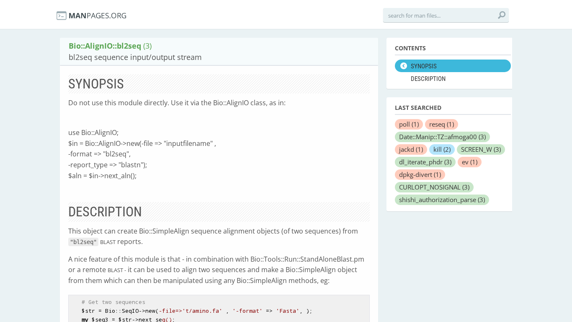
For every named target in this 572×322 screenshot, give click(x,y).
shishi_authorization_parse (442, 199)
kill (442, 149)
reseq (441, 124)
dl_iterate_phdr (425, 162)
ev (469, 162)
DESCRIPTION (428, 79)
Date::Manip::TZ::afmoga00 (442, 136)
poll (409, 124)
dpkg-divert (420, 174)
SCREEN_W (481, 149)
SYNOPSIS (424, 66)
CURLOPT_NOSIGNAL (434, 187)
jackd (411, 149)
